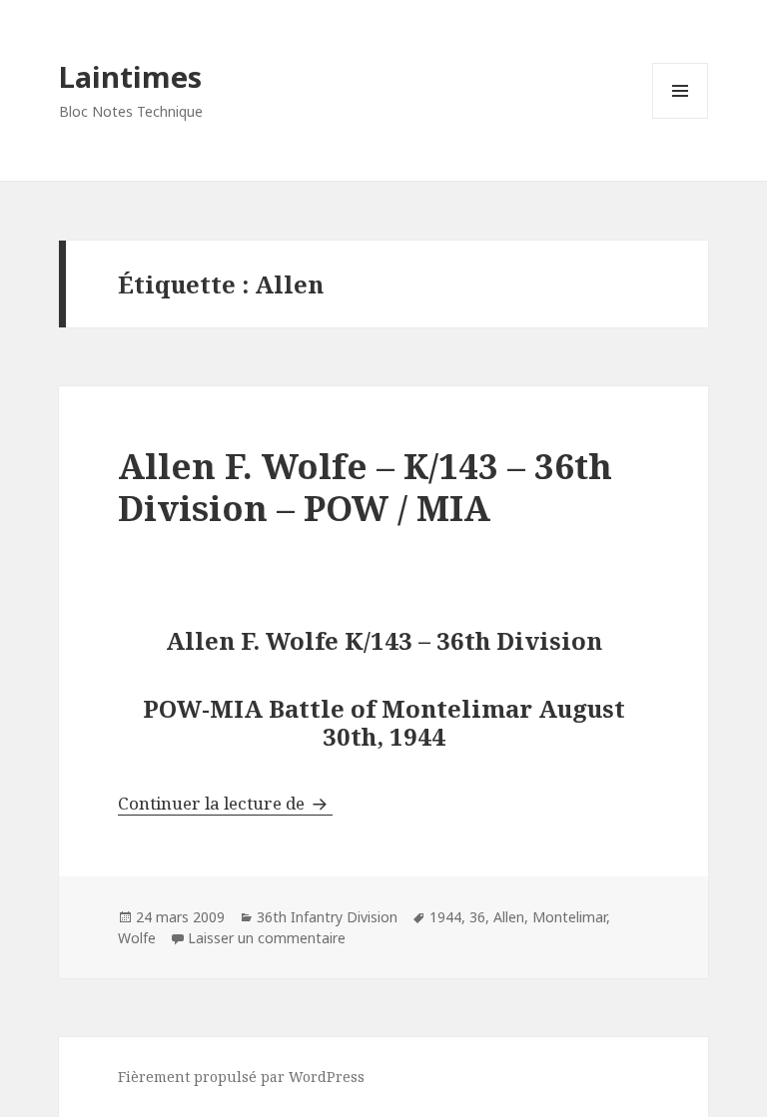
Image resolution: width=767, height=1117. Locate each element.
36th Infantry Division (327, 916)
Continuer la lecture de (225, 803)
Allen (508, 916)
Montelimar (569, 916)
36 (477, 916)
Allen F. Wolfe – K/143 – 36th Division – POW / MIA (365, 486)
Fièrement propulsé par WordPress (241, 1076)
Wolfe (137, 937)
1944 (445, 916)
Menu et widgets (680, 118)
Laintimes (130, 76)
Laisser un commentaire (267, 937)
